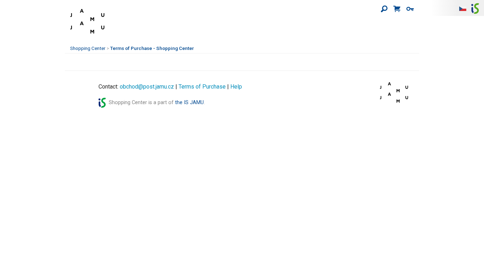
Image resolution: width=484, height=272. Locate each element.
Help (236, 86)
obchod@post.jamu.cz (147, 86)
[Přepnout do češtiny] (462, 8)
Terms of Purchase (202, 86)
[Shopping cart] (396, 9)
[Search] (384, 9)
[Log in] (410, 9)
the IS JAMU (189, 103)
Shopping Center (88, 48)
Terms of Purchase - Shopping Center (152, 48)
